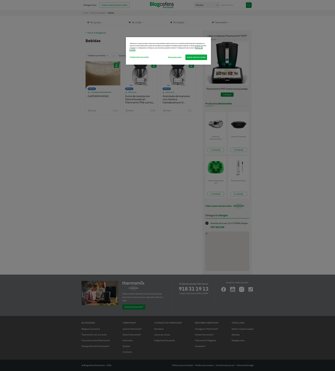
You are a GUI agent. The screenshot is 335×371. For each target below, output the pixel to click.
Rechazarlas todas (175, 57)
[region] (168, 51)
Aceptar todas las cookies (196, 57)
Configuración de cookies (139, 57)
